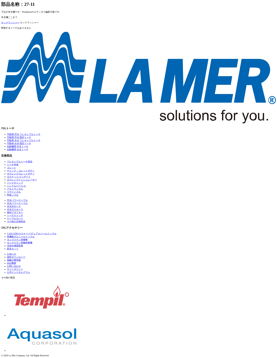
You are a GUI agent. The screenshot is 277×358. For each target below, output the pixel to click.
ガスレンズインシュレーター (22, 180)
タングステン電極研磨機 (19, 242)
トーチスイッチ (15, 215)
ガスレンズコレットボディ (21, 174)
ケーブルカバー (15, 218)
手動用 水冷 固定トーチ (19, 143)
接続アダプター (15, 212)
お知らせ (11, 254)
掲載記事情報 (14, 260)
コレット (11, 167)
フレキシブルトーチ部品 (19, 161)
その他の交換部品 (16, 221)
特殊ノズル (12, 195)
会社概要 (11, 263)
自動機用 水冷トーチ (17, 149)
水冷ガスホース (15, 209)
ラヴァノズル (14, 192)
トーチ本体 (12, 164)
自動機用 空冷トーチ (17, 146)
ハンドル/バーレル (16, 186)
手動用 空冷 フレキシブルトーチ (23, 134)
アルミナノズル (15, 189)
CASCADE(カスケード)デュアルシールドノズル (31, 233)
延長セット (12, 249)
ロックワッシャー (10, 22)
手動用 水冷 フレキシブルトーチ (23, 140)
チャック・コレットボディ (21, 170)
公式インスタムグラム (18, 272)
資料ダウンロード (16, 257)
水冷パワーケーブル (17, 203)
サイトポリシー (15, 269)
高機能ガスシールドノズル (21, 236)
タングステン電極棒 (17, 239)
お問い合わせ (14, 266)
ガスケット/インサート (19, 177)
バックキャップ (15, 183)
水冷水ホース (14, 206)
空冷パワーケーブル (17, 200)
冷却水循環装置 (15, 245)
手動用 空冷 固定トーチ (19, 137)
